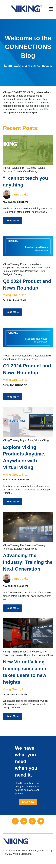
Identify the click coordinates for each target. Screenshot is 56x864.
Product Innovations (30, 264)
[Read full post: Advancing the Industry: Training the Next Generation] (28, 527)
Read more (12, 220)
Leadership (31, 355)
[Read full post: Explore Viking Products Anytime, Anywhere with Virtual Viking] (28, 422)
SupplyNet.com (11, 267)
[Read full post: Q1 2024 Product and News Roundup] (28, 337)
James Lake (20, 194)
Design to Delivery (13, 274)
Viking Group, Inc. (15, 295)
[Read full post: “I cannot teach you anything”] (28, 150)
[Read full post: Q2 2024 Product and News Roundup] (28, 246)
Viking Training (11, 168)
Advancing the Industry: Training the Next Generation (28, 562)
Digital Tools (45, 355)
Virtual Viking (30, 171)
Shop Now (28, 802)
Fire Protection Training (32, 168)
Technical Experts (12, 171)
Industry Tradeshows (31, 267)
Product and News (35, 271)
